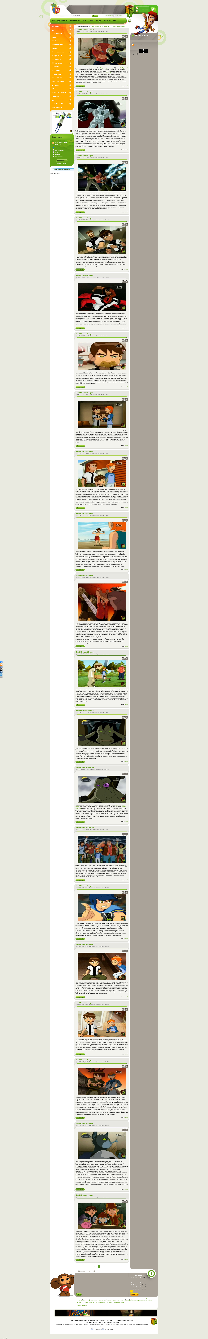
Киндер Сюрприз (81, 1300)
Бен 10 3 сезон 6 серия (84, 1060)
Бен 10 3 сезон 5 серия (84, 1123)
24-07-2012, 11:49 (84, 219)
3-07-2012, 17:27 (83, 1061)
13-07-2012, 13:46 (84, 654)
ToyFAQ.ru (100, 1320)
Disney (104, 1299)
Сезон (136, 1300)
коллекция (107, 1302)
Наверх (151, 1273)
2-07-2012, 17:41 (83, 1125)
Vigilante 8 (108, 72)
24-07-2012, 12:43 (84, 157)
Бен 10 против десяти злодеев (106, 68)
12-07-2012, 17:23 (84, 712)
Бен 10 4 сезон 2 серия (84, 513)
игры (102, 1302)
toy (131, 1299)
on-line (127, 1299)
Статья (150, 1300)
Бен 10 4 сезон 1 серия (84, 575)
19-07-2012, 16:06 (84, 394)
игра (94, 1302)
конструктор (113, 1302)
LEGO (123, 1299)
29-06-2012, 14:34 (84, 1197)
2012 (81, 1299)
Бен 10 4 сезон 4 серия (84, 393)
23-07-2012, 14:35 (84, 277)
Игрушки (149, 1299)
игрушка (98, 1302)
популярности (99, 26)
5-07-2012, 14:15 (83, 946)
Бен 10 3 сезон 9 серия (84, 886)
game (107, 1299)
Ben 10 (107, 31)
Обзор (122, 1300)
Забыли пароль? (118, 15)
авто (83, 1302)
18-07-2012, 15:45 (84, 453)
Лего (87, 1300)
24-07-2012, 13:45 (84, 93)
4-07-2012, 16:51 (83, 1004)
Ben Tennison (93, 1299)
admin (126, 86)
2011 (78, 1299)
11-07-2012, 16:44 (84, 769)
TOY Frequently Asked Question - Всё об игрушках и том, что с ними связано (56, 8)
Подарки (131, 1300)
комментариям (116, 26)
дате (93, 26)
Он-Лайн (126, 1300)
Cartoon (100, 1299)
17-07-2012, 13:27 (84, 515)
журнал (90, 1302)
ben (84, 1299)
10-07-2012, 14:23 (84, 829)
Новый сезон (116, 1300)
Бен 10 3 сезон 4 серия (84, 1195)
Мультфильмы (100, 31)
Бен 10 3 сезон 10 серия (85, 827)
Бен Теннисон (142, 1299)
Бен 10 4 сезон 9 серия (84, 92)
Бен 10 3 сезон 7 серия (84, 1003)
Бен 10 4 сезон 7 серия (84, 218)
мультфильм (120, 1302)
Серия (140, 1300)
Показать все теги (82, 1305)
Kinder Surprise (118, 1299)
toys (134, 1299)
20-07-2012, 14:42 (84, 335)
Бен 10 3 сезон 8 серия (84, 944)
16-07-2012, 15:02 (84, 577)
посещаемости (107, 26)
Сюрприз (79, 1302)
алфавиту (123, 26)
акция (86, 1302)
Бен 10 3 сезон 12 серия (85, 710)
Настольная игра (101, 1300)
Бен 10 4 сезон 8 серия (84, 156)
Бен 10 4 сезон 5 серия (84, 334)
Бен (137, 1299)
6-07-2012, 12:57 (83, 887)
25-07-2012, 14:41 (84, 31)
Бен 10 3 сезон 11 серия (85, 767)
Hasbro (111, 1299)
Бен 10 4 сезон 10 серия (85, 30)
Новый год (109, 1300)
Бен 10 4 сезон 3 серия (84, 451)
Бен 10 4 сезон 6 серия (84, 275)
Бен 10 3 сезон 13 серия (85, 652)
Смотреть (144, 1300)
